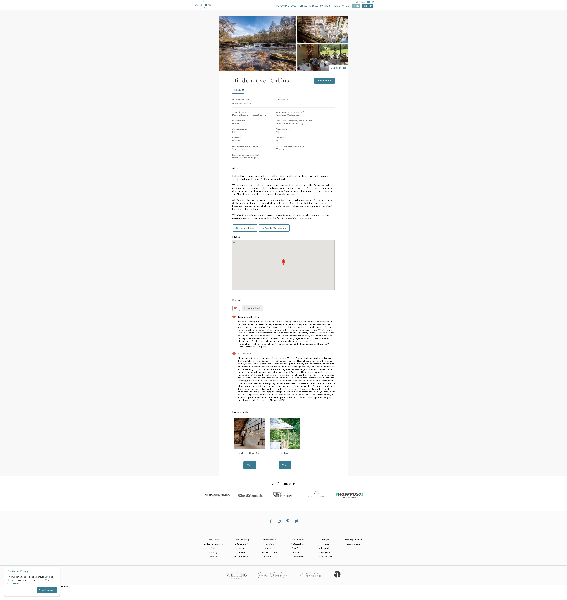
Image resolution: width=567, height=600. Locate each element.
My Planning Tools (286, 6)
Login (356, 6)
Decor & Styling (241, 539)
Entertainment (241, 543)
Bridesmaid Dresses (213, 543)
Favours (241, 548)
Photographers (297, 543)
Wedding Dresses (325, 552)
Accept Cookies (47, 589)
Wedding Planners (353, 539)
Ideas (337, 6)
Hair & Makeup (241, 556)
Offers (345, 6)
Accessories (213, 539)
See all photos (246, 228)
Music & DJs (269, 556)
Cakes (213, 548)
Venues (303, 6)
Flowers (241, 552)
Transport (325, 539)
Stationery (297, 552)
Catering (213, 552)
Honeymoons (269, 539)
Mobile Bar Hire (269, 552)
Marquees (269, 548)
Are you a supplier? (365, 2)
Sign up (368, 6)
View (249, 465)
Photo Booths (297, 539)
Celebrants (213, 556)
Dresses (313, 6)
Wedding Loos (325, 556)
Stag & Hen (297, 548)
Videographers (326, 548)
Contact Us (62, 586)
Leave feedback (252, 308)
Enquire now (324, 80)
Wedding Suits (354, 543)
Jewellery (269, 543)
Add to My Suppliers (275, 228)
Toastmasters (297, 556)
